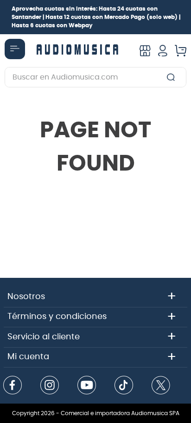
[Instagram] (49, 386)
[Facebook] (12, 386)
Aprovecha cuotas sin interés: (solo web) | (96, 17)
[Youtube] (86, 386)
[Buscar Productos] (172, 77)
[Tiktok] (124, 386)
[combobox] (95, 77)
